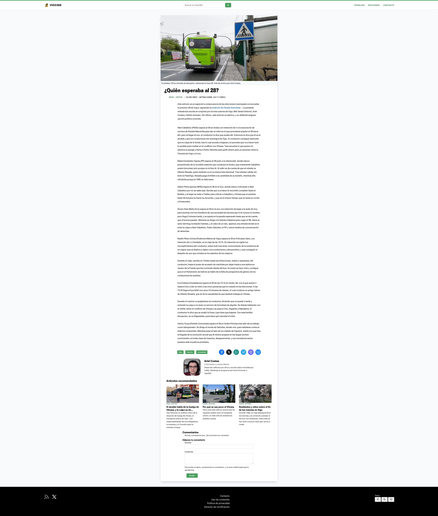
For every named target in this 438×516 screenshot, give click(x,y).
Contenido (189, 452)
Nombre (188, 443)
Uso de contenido (220, 499)
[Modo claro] (378, 499)
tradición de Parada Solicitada (226, 107)
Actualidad (202, 352)
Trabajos (359, 5)
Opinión (190, 352)
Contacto (388, 5)
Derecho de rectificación (217, 507)
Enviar (192, 475)
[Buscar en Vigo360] (228, 5)
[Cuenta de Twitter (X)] (54, 497)
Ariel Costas (175, 97)
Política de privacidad (218, 503)
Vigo (180, 352)
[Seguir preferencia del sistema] (391, 499)
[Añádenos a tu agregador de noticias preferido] (46, 497)
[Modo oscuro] (384, 499)
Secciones (374, 5)
